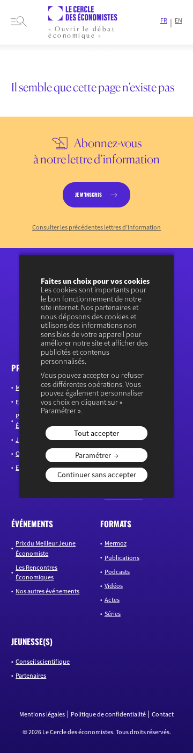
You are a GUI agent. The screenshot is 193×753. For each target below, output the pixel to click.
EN (178, 20)
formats (115, 523)
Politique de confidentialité (108, 714)
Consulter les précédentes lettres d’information (96, 227)
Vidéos (114, 586)
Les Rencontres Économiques (36, 572)
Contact (163, 714)
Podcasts (117, 572)
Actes (112, 600)
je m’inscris (88, 194)
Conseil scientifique (43, 661)
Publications (122, 558)
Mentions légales (42, 714)
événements (32, 523)
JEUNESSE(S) (32, 641)
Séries (113, 613)
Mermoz (116, 543)
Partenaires (31, 675)
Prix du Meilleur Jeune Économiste (46, 548)
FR (163, 20)
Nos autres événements (47, 591)
